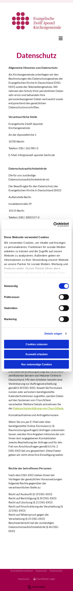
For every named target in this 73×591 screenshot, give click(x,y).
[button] (36, 38)
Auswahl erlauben (36, 354)
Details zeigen (53, 333)
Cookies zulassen (36, 344)
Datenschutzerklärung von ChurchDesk (38, 408)
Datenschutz (56, 570)
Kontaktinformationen (21, 570)
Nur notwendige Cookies (36, 364)
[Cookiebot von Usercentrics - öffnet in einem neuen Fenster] (53, 224)
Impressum (41, 570)
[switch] (64, 297)
